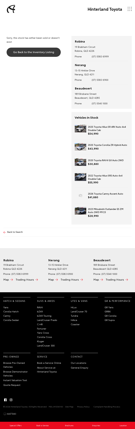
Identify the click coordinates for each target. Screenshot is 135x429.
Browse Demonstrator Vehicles (15, 373)
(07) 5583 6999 (100, 56)
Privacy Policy (83, 406)
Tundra (74, 315)
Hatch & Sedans (14, 300)
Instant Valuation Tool (15, 380)
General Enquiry (79, 367)
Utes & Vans (79, 300)
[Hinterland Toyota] (10, 9)
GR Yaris (109, 307)
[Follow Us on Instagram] (11, 400)
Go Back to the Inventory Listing (33, 52)
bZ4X (40, 311)
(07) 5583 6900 (100, 79)
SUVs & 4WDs (46, 300)
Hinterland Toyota (105, 9)
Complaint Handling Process (106, 406)
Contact (77, 356)
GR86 (108, 311)
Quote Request (11, 384)
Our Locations (78, 362)
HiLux (74, 307)
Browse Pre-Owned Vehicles (14, 364)
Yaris (5, 307)
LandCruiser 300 (46, 345)
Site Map (69, 406)
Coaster (75, 324)
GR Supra (110, 320)
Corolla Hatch (11, 311)
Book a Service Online (49, 362)
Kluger (40, 341)
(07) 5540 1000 (100, 103)
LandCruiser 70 (79, 311)
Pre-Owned (11, 356)
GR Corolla (110, 315)
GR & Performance (118, 300)
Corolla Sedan (11, 320)
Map (6, 279)
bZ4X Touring (44, 315)
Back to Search (15, 231)
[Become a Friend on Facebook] (5, 400)
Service (42, 356)
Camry (6, 315)
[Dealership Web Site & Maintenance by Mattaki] (9, 414)
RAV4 (40, 307)
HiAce (74, 320)
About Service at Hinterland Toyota (47, 369)
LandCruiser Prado (47, 320)
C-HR (40, 324)
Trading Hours (25, 279)
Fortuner (41, 328)
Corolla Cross (44, 337)
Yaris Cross (43, 332)
